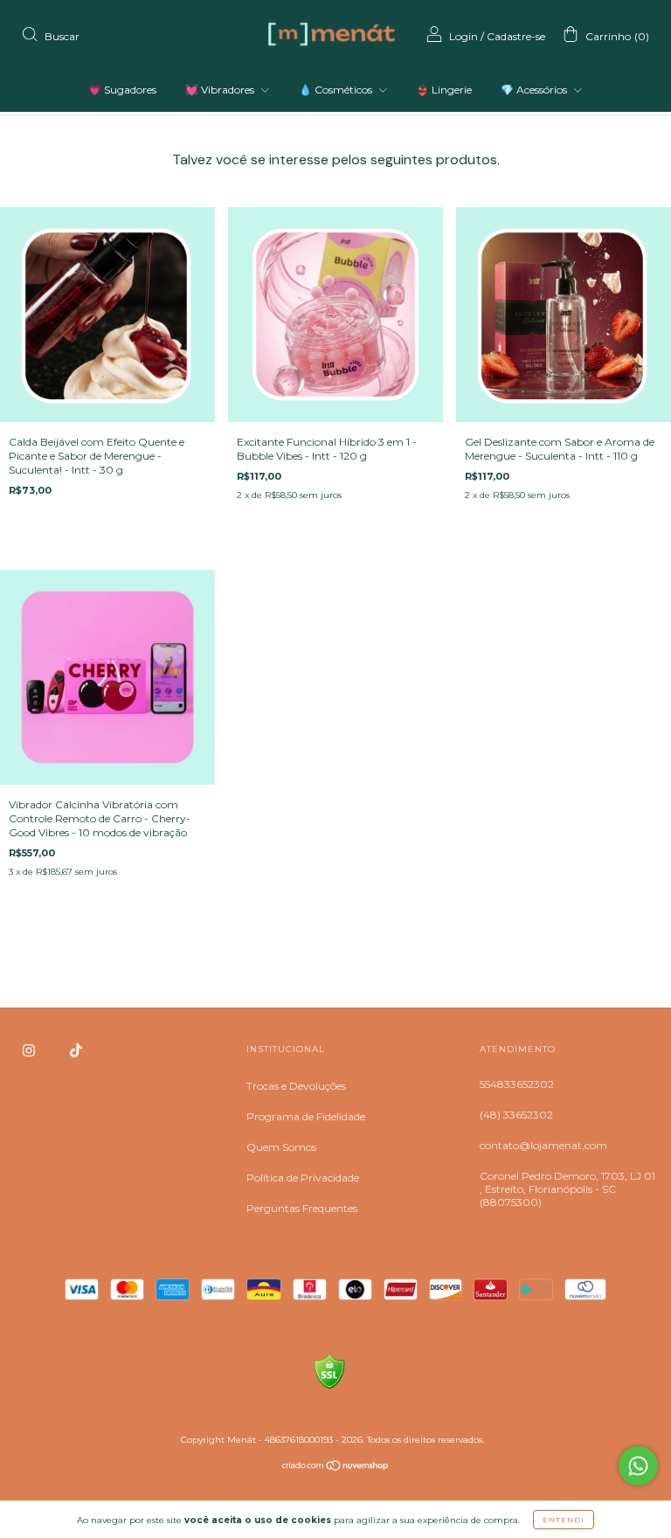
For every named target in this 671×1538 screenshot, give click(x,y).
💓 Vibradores (221, 89)
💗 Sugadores (122, 89)
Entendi (564, 1519)
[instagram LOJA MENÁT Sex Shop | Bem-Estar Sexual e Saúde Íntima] (30, 1050)
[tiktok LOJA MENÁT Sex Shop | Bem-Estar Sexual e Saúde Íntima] (76, 1050)
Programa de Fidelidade (305, 1116)
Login (463, 36)
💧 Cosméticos (337, 89)
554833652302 (517, 1084)
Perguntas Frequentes (301, 1208)
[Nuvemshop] (336, 1467)
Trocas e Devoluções (296, 1085)
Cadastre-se (516, 36)
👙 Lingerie (444, 89)
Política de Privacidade (302, 1177)
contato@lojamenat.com (543, 1145)
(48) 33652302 (516, 1114)
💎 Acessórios (535, 89)
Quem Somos (281, 1147)
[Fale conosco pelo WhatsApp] (638, 1466)
